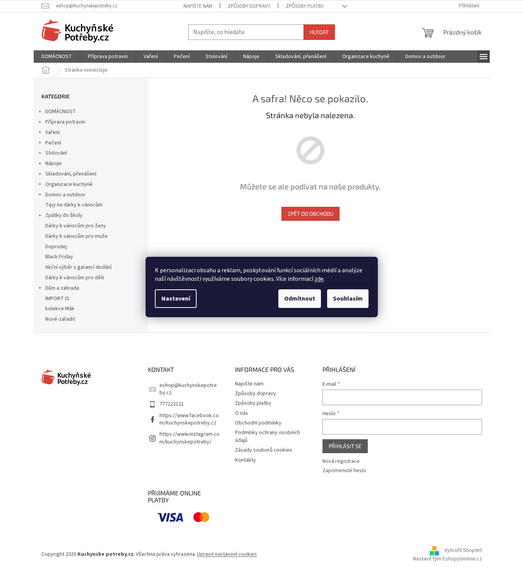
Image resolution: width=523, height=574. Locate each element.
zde (319, 279)
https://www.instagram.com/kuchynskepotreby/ (189, 437)
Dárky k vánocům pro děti (74, 278)
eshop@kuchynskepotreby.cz (188, 389)
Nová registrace (341, 461)
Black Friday (59, 257)
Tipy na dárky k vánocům (74, 205)
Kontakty (245, 460)
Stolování (56, 153)
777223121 (171, 404)
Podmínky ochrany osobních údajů (267, 436)
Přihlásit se (345, 446)
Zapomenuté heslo (344, 470)
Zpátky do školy (63, 215)
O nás (241, 413)
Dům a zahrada (62, 288)
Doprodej (56, 247)
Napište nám (197, 6)
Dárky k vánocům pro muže (76, 236)
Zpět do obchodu (310, 213)
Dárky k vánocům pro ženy (75, 226)
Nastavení (175, 298)
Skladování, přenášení (70, 174)
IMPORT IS (57, 298)
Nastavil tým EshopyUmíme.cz (447, 559)
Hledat (319, 32)
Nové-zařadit (60, 319)
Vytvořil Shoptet (463, 550)
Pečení (53, 143)
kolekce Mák (59, 309)
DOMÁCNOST (60, 111)
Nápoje (53, 163)
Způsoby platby (305, 6)
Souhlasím (348, 298)
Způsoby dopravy (249, 6)
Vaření (52, 132)
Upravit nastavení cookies (227, 554)
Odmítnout (299, 298)
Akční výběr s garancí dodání (78, 267)
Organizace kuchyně (69, 184)
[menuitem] (57, 56)
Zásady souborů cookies (263, 450)
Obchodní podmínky (258, 423)
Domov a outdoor (65, 195)
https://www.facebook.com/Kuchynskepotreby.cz (189, 419)
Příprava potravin (65, 122)
